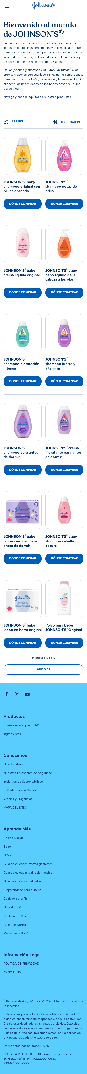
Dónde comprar (22, 203)
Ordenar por (72, 122)
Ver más (43, 669)
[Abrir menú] (14, 6)
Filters (17, 121)
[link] (23, 173)
